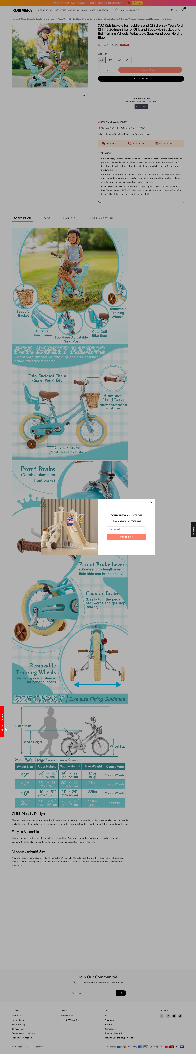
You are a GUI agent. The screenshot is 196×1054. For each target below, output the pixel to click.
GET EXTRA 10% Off (2, 723)
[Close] (151, 502)
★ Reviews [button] (193, 529)
